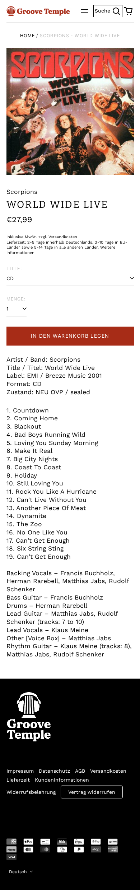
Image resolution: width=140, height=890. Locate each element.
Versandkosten (108, 771)
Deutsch (18, 871)
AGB (80, 771)
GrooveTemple (39, 813)
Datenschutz (54, 771)
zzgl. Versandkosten (57, 237)
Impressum (20, 771)
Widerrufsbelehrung (31, 792)
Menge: (15, 299)
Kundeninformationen (62, 780)
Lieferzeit (18, 780)
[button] (128, 11)
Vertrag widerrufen (91, 792)
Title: (14, 268)
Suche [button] (108, 10)
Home (27, 35)
